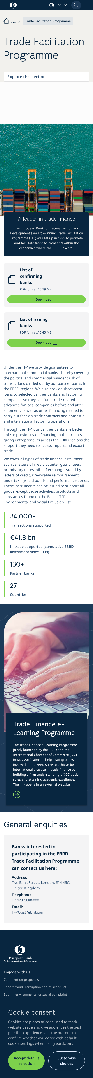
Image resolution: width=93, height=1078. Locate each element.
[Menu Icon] (86, 5)
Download (43, 299)
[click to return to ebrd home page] (46, 953)
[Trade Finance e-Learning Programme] (16, 795)
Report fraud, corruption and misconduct (35, 987)
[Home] (12, 21)
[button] (76, 5)
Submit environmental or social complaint (35, 994)
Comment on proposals (21, 979)
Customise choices (66, 1061)
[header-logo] (13, 5)
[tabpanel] (46, 506)
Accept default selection (26, 1061)
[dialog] (46, 1039)
